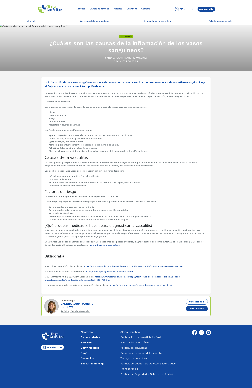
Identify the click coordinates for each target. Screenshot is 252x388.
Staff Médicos (90, 347)
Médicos (118, 9)
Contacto (145, 9)
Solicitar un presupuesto (220, 21)
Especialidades (90, 337)
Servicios (86, 342)
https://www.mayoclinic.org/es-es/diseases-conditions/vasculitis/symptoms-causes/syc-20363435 (134, 266)
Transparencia (129, 368)
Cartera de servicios (99, 9)
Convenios (132, 9)
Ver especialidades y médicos (94, 21)
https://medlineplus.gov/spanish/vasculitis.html (109, 271)
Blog (83, 353)
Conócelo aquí (196, 302)
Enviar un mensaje (92, 363)
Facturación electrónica (135, 342)
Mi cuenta (31, 21)
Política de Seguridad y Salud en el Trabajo (147, 374)
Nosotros (81, 9)
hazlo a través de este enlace (104, 245)
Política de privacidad (133, 347)
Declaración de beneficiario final (140, 337)
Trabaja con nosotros (133, 358)
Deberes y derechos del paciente (141, 353)
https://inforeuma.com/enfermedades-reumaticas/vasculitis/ (141, 285)
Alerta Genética (130, 332)
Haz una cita (197, 308)
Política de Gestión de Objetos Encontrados (148, 363)
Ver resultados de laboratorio (157, 21)
